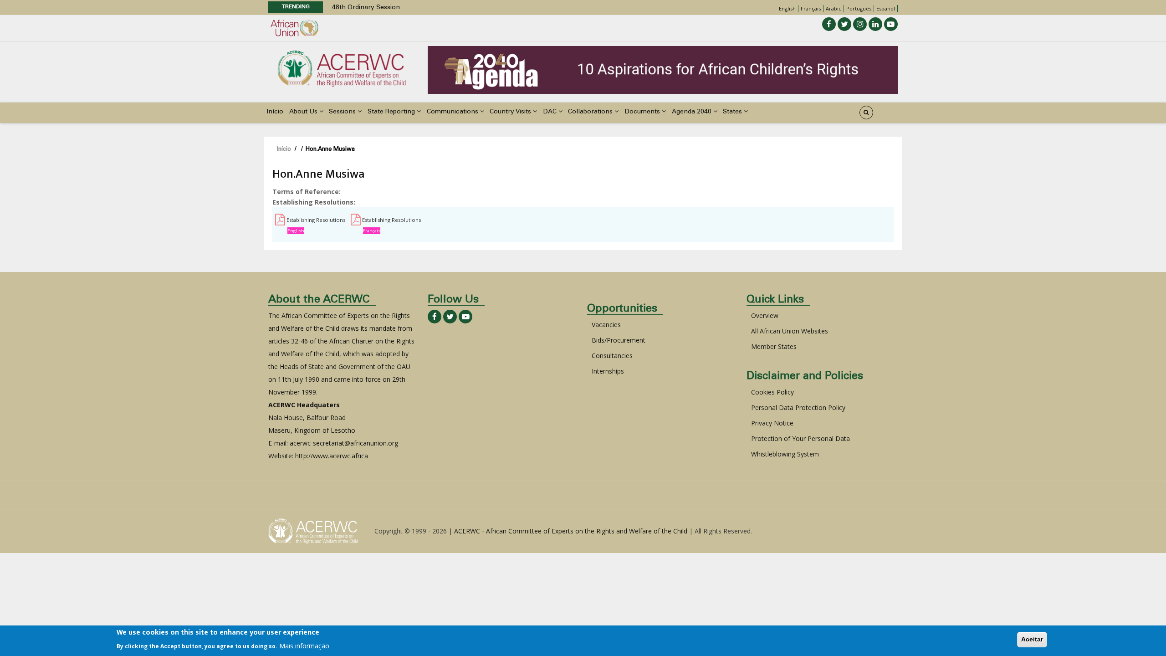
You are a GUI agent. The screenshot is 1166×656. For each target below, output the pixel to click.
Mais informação (304, 645)
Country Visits (511, 112)
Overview (764, 315)
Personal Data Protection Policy (798, 407)
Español (885, 8)
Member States (774, 346)
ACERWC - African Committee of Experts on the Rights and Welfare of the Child (570, 531)
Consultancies (612, 355)
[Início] (341, 67)
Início (274, 112)
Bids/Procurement (618, 340)
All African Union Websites (789, 331)
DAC (550, 112)
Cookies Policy (772, 392)
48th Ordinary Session (366, 8)
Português (858, 8)
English (787, 8)
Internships (608, 371)
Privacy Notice (772, 423)
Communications (453, 112)
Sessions (343, 112)
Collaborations (591, 112)
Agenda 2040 (692, 112)
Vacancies (606, 324)
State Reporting (392, 112)
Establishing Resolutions (315, 219)
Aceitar (1032, 639)
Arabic (833, 8)
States (733, 112)
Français (811, 8)
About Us (304, 112)
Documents (643, 112)
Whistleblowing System (785, 454)
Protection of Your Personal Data (800, 438)
